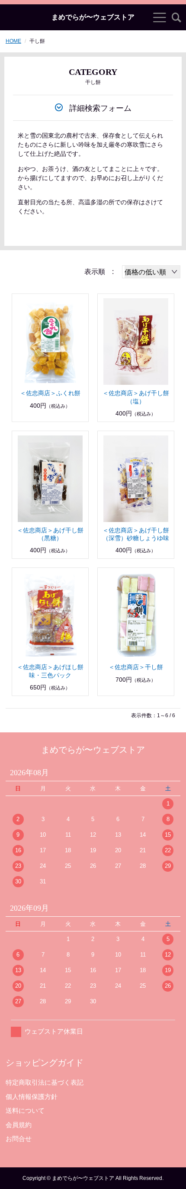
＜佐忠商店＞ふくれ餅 (50, 393)
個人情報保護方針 (32, 1096)
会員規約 (19, 1124)
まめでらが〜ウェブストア (93, 17)
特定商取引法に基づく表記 (44, 1082)
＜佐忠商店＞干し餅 (136, 667)
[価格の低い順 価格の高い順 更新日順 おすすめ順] (151, 271)
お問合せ (19, 1138)
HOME (13, 41)
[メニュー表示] (159, 17)
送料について (25, 1110)
